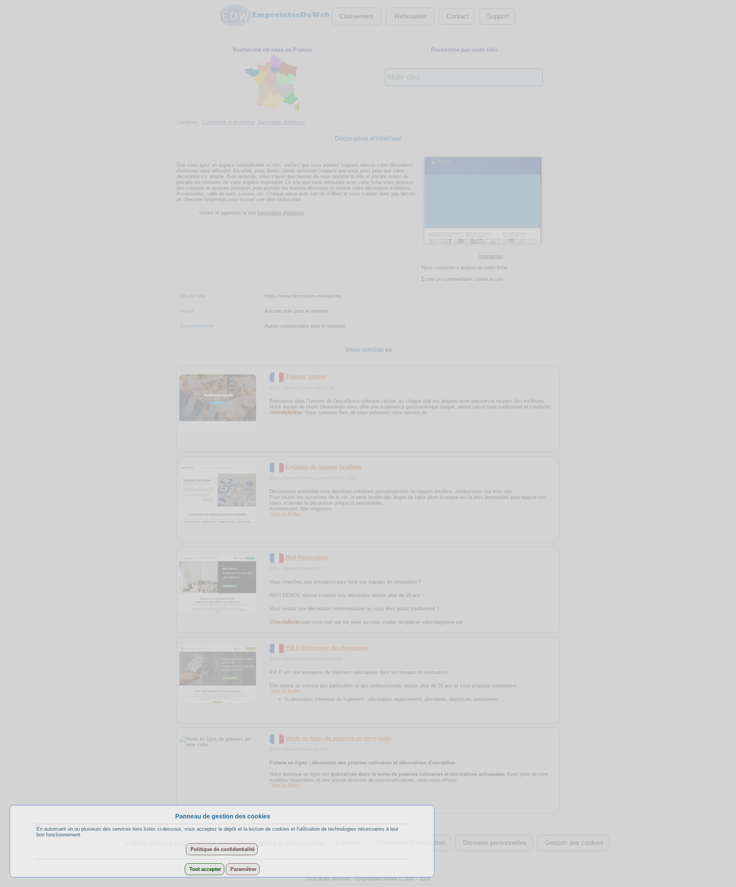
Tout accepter (204, 869)
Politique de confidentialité (222, 849)
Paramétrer (242, 869)
